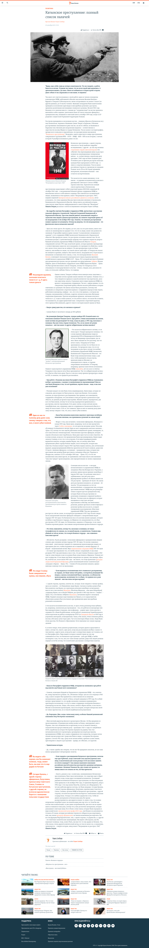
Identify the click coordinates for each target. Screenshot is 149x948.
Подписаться (25, 931)
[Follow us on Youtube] (84, 925)
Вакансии (51, 938)
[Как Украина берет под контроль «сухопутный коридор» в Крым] (27, 882)
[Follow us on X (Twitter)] (80, 925)
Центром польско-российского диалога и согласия (76, 198)
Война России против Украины (43, 879)
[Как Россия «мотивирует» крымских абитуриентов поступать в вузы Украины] (99, 882)
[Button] (85, 30)
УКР (134, 3)
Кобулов (94, 261)
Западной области (87, 614)
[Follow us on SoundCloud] (100, 925)
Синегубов (79, 369)
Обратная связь (52, 935)
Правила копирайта (54, 931)
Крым (108, 899)
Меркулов (67, 590)
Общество (110, 879)
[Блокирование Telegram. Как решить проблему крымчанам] (27, 911)
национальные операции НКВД (82, 549)
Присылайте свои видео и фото (30, 925)
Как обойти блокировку (28, 941)
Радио (23, 935)
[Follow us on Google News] (92, 925)
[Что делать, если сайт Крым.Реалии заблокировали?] (99, 911)
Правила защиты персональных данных (60, 941)
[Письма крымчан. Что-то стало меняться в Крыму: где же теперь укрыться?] (27, 901)
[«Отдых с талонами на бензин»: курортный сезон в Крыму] (63, 891)
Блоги (36, 899)
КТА (139, 3)
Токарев (93, 242)
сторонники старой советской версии (84, 150)
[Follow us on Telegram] (96, 925)
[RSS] (104, 925)
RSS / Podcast (25, 938)
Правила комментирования (56, 928)
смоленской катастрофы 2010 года (70, 811)
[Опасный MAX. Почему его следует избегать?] (63, 911)
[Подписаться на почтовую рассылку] (113, 925)
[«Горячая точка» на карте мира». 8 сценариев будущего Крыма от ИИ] (99, 901)
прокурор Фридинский (65, 815)
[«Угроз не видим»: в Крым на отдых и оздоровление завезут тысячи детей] (63, 901)
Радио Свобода (60, 21)
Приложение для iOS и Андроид (31, 928)
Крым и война (75, 879)
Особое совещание (65, 426)
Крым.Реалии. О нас (54, 925)
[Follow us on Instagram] (88, 925)
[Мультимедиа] (143, 3)
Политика (49, 8)
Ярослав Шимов (50, 21)
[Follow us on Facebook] (76, 925)
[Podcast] (108, 925)
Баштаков (73, 595)
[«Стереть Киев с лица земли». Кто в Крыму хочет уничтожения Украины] (63, 882)
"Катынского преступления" (55, 134)
